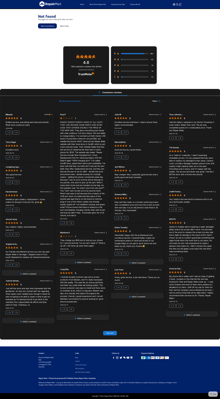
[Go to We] (124, 358)
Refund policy (79, 368)
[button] (99, 92)
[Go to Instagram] (117, 358)
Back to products (47, 26)
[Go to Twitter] (121, 358)
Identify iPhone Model (82, 372)
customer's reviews (86, 67)
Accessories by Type (118, 4)
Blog (76, 357)
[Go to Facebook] (113, 358)
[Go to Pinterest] (131, 358)
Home (82, 4)
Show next (110, 333)
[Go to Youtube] (127, 358)
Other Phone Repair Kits (97, 4)
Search (77, 361)
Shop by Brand (135, 4)
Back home (64, 26)
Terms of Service (80, 365)
